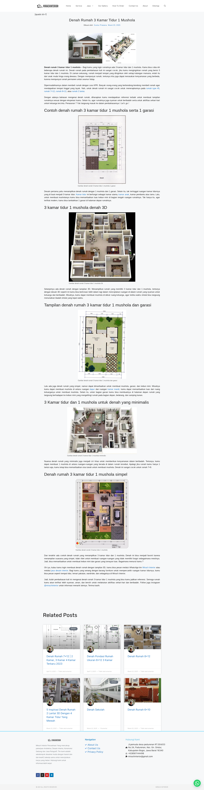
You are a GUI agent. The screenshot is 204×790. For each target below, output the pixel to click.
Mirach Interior (148, 567)
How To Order (118, 6)
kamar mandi (113, 389)
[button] (197, 783)
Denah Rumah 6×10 (139, 709)
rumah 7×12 (49, 91)
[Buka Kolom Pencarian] (165, 5)
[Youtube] (47, 775)
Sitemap (155, 6)
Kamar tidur (81, 194)
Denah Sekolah (95, 709)
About (145, 6)
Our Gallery (103, 6)
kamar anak (124, 194)
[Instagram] (42, 775)
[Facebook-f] (38, 775)
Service (79, 6)
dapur (92, 389)
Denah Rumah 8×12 (139, 656)
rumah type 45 (152, 88)
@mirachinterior (51, 585)
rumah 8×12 (61, 91)
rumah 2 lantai (78, 91)
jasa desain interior (59, 570)
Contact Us (133, 6)
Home (68, 6)
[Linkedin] (52, 775)
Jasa (89, 6)
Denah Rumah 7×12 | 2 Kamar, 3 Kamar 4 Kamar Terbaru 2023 (61, 660)
